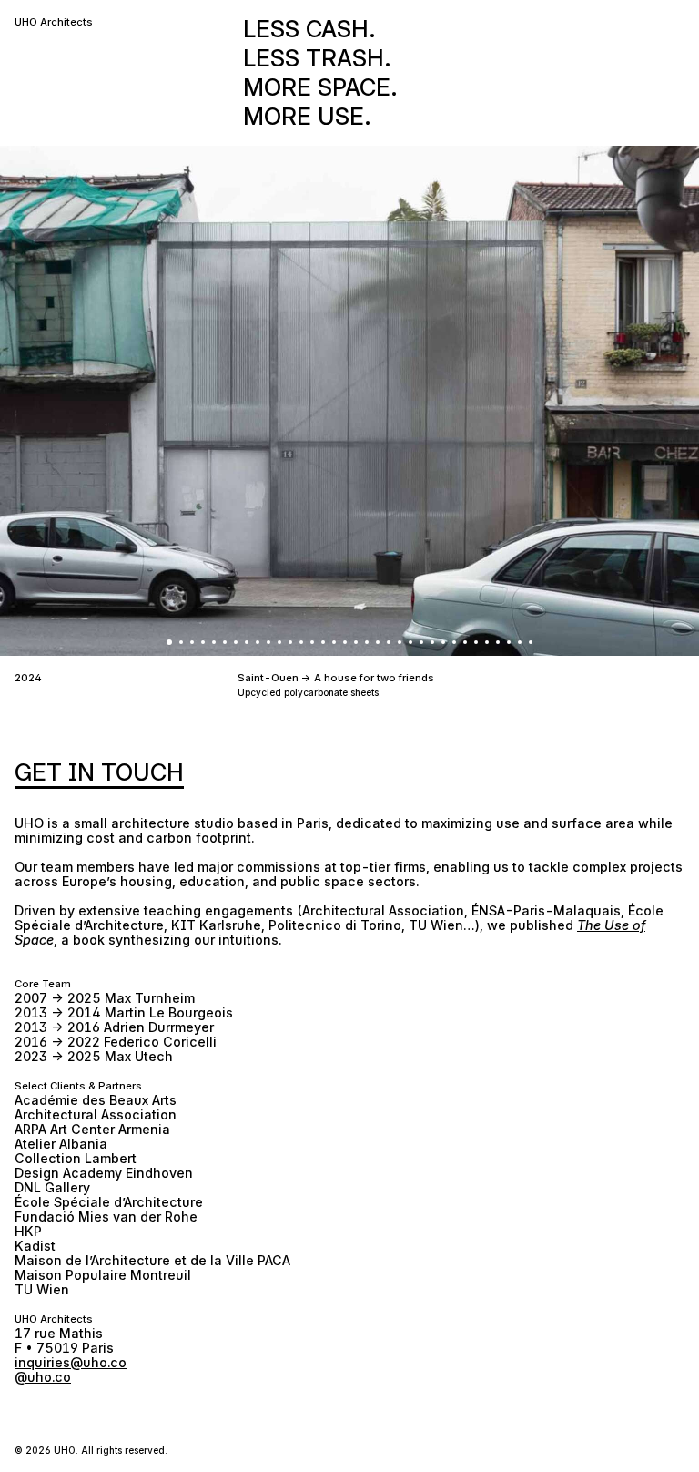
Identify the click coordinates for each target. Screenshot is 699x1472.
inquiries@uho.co (71, 1362)
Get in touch (99, 772)
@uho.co (43, 1377)
